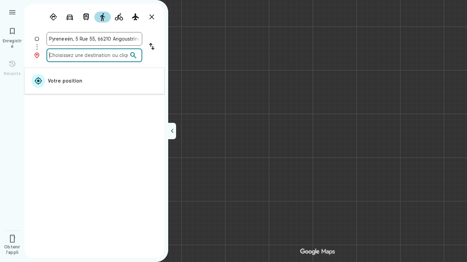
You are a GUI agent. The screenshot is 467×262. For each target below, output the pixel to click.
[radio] (53, 17)
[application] (233, 131)
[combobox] (94, 39)
